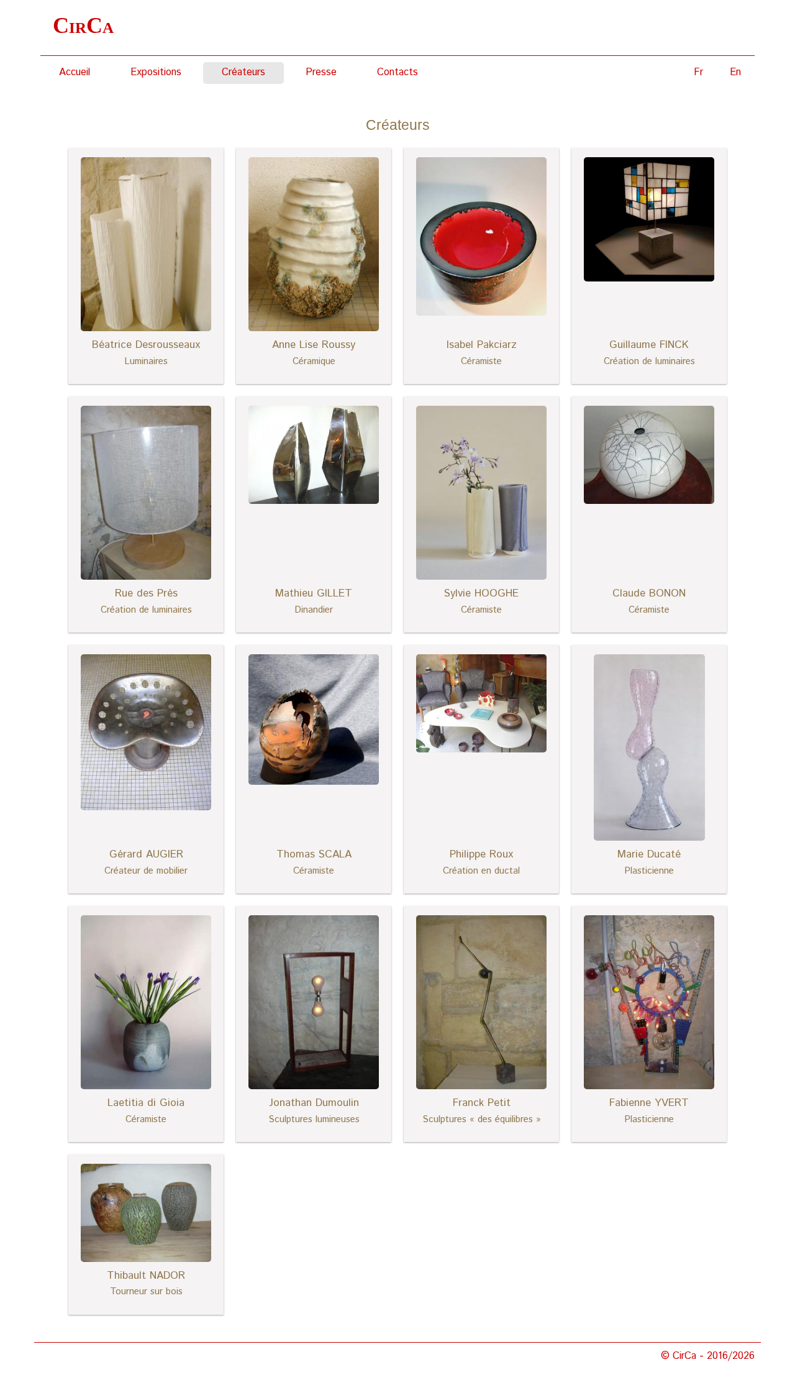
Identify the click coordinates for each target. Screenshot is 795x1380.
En (735, 72)
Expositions (155, 72)
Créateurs (243, 72)
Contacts (397, 72)
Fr (698, 72)
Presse (321, 72)
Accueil (74, 72)
